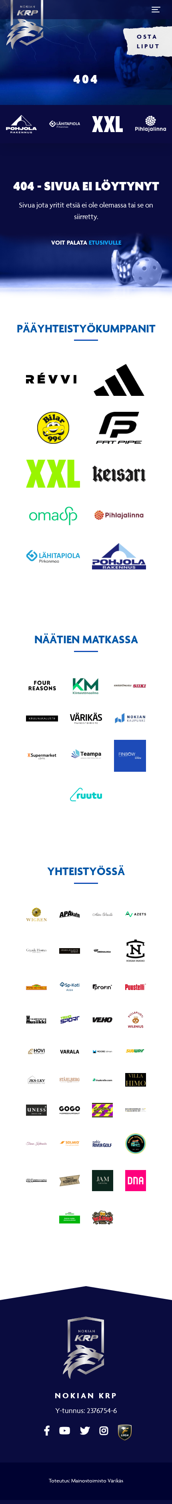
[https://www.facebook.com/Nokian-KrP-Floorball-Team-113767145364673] (47, 1431)
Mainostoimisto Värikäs (97, 1480)
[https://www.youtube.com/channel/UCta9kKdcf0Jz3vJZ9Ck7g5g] (65, 1431)
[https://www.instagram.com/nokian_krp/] (105, 1431)
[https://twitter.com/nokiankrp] (86, 1431)
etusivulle (105, 242)
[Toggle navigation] (156, 9)
